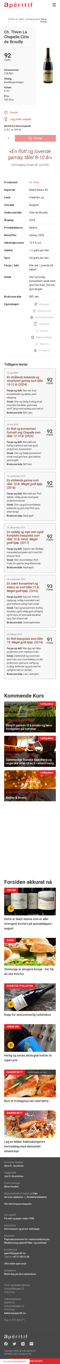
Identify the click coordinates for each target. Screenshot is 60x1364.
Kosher (44, 330)
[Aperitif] (18, 5)
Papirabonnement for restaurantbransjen (27, 1239)
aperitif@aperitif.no (15, 1253)
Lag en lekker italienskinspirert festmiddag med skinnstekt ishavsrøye (24, 1146)
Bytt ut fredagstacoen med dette (26, 1101)
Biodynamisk (44, 310)
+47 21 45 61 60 (20, 1256)
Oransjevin (44, 350)
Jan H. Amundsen (13, 1176)
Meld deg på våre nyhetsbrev (20, 1274)
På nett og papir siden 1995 (19, 1218)
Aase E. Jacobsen (14, 1165)
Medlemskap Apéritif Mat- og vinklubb (25, 1242)
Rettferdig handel (44, 317)
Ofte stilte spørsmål (15, 1263)
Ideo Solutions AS (22, 1354)
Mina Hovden (11, 1186)
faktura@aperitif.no (15, 1313)
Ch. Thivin (34, 182)
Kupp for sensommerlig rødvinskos (27, 1014)
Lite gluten (44, 324)
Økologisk (44, 304)
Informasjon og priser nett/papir (22, 1229)
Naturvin (44, 344)
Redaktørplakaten (37, 1197)
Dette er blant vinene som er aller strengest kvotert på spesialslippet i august (28, 923)
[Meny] (54, 5)
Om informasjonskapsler (18, 1204)
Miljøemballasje (44, 337)
